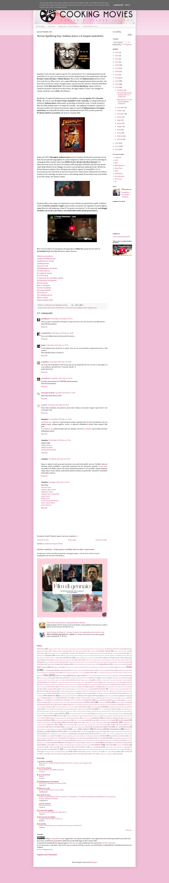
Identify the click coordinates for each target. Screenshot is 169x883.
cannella (86, 720)
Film (45, 308)
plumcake (106, 742)
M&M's (80, 691)
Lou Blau (61, 691)
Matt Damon (72, 693)
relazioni (119, 745)
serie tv (56, 749)
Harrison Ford (103, 678)
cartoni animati (123, 720)
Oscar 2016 (63, 700)
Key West (115, 686)
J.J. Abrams (112, 680)
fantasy (39, 729)
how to (101, 733)
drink (88, 727)
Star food (91, 709)
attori (105, 718)
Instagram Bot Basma (48, 450)
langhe (92, 736)
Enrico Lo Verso (79, 672)
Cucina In (43, 667)
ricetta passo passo (66, 747)
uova (38, 754)
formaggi (89, 731)
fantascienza (125, 727)
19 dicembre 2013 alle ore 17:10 (57, 345)
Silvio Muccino (123, 707)
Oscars (90, 700)
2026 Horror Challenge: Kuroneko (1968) (52, 783)
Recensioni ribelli (43, 290)
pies (85, 742)
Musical (116, 696)
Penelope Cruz (62, 702)
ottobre (120, 111)
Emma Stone (56, 672)
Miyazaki (62, 695)
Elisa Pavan (111, 670)
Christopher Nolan (116, 662)
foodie (81, 731)
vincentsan (45, 378)
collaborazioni (89, 722)
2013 (117, 87)
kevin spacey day (74, 736)
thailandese (62, 751)
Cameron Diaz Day (112, 660)
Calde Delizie (78, 660)
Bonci (93, 657)
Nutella (100, 698)
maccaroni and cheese (45, 738)
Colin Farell (77, 664)
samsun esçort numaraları (50, 494)
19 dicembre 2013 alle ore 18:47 (60, 362)
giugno (119, 123)
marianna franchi (47, 393)
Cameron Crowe (89, 660)
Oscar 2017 (73, 700)
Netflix (60, 698)
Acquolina (45, 362)
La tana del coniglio (46, 810)
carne (113, 720)
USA (90, 713)
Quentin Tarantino (121, 702)
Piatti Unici (118, 168)
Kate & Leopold (41, 686)
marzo (119, 133)
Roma (87, 704)
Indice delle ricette (90, 26)
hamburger (92, 733)
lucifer (130, 736)
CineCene (127, 662)
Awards (87, 655)
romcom (115, 747)
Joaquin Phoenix (127, 682)
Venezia (127, 713)
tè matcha (127, 751)
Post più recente (43, 540)
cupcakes (113, 725)
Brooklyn (56, 660)
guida (84, 733)
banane (118, 718)
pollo (128, 742)
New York (68, 698)
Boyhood (100, 658)
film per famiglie (45, 731)
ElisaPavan (127, 189)
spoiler (103, 749)
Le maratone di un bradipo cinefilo (50, 278)
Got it (127, 5)
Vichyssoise (69, 715)
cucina (105, 725)
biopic (48, 720)
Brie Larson (47, 660)
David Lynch (88, 667)
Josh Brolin (64, 684)
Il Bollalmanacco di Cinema (49, 781)
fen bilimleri (87, 429)
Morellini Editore (72, 695)
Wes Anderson (95, 715)
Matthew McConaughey (85, 693)
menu (98, 738)
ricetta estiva (53, 747)
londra (124, 736)
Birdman (60, 658)
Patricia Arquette (42, 702)
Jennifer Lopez (106, 682)
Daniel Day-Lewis (70, 667)
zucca (112, 754)
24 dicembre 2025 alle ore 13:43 (59, 440)
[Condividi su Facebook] (80, 305)
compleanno (126, 722)
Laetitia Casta (64, 689)
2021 (117, 62)
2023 (117, 56)
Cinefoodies (40, 664)
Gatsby (130, 675)
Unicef (96, 713)
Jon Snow (56, 684)
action (64, 718)
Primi (108, 702)
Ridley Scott (74, 704)
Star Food (118, 179)
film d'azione (51, 308)
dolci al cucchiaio (54, 727)
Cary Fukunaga (49, 662)
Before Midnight (116, 655)
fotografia (97, 731)
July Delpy (127, 684)
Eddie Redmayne (62, 670)
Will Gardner (104, 715)
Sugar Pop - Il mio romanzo (69, 26)
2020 (117, 65)
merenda (106, 738)
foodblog (74, 731)
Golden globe (63, 678)
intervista (40, 736)
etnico (101, 727)
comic (105, 722)
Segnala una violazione (47, 855)
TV (116, 182)
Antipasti (118, 157)
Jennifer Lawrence (93, 682)
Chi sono (51, 26)
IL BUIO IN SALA (45, 795)
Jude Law (81, 684)
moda (64, 740)
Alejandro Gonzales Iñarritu (71, 653)
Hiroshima (118, 678)
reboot (82, 745)
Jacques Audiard (122, 680)
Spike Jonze (63, 709)
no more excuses (86, 740)
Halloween (93, 678)
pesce (80, 742)
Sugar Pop (48, 711)
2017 (117, 75)
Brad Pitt (109, 658)
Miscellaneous (119, 165)
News (74, 698)
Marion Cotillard (41, 693)
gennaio (120, 139)
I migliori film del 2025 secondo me (50, 819)
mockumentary (57, 740)
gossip (78, 733)
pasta (55, 742)
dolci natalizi (67, 727)
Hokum (41, 776)
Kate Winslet (61, 686)
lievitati (103, 736)
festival (66, 729)
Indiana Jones (60, 308)
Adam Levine (117, 651)
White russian (42, 297)
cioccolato (69, 722)
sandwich (129, 747)
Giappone (53, 678)
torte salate (108, 751)
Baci (93, 655)
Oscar (130, 698)
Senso (109, 707)
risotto (91, 747)
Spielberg (54, 709)
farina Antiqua (47, 729)
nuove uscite (119, 740)
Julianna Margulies (105, 684)
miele (128, 738)
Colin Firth (86, 664)
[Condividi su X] (79, 305)
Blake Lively (86, 657)
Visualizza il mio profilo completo (125, 195)
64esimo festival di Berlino (79, 649)
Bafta (98, 655)
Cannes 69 (123, 660)
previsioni (48, 745)
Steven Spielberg (78, 308)
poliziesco (121, 742)
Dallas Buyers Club (56, 667)
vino (100, 754)
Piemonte (101, 702)
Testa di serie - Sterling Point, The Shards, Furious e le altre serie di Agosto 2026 (65, 763)
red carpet (109, 745)
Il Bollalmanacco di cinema (47, 268)
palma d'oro (42, 742)
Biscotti (69, 658)
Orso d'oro (123, 698)
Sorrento (47, 709)
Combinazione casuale (45, 261)
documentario (41, 727)
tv (120, 751)
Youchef (128, 715)
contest (55, 725)
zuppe (118, 754)
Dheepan (96, 667)
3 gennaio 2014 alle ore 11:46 (65, 393)
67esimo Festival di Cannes (96, 649)
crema (72, 725)
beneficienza (126, 718)
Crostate (129, 664)
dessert (121, 725)
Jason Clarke (58, 682)
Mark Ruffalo (52, 693)
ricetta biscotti (41, 747)
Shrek (115, 707)
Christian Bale (96, 662)
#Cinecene (40, 649)
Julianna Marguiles (92, 684)
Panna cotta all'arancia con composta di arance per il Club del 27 (60, 825)
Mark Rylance (63, 693)
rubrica (122, 747)
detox (128, 724)
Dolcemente (121, 667)
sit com (66, 749)
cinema (59, 722)
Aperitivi (58, 655)
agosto (119, 117)
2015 (117, 81)
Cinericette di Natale (53, 664)
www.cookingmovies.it (45, 849)
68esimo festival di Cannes (115, 649)
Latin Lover (86, 689)
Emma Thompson (67, 672)
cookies (65, 724)
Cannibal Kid (46, 333)
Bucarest (63, 660)
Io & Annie (103, 680)
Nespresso (53, 698)
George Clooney (43, 678)
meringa (115, 738)
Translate (128, 45)
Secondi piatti (119, 176)
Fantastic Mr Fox (119, 672)
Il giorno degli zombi (45, 300)
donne (82, 727)
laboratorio (84, 736)
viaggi (69, 754)
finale (67, 731)
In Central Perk (44, 775)
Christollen (105, 662)
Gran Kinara (72, 678)
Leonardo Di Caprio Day (115, 689)
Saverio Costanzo (69, 707)
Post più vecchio (101, 540)
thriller (70, 751)
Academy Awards (104, 651)
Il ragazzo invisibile (59, 680)
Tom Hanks (54, 713)
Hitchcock (127, 678)
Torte (63, 713)
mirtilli (48, 740)
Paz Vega (53, 702)
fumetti (41, 733)
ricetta (126, 745)
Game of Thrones (119, 675)
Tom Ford (46, 713)
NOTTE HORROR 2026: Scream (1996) (51, 790)
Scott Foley (93, 707)
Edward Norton (90, 670)
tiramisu (79, 751)
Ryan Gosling (117, 704)
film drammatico (113, 729)
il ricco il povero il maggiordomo (114, 733)
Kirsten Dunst (124, 686)
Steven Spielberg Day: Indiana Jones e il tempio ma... (124, 94)
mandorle (56, 738)
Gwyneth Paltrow (83, 678)
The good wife (123, 711)
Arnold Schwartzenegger (76, 655)
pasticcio (73, 742)
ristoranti (99, 747)
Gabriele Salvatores (106, 675)
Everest (99, 672)
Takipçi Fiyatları (47, 447)
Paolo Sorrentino (116, 700)
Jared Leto (49, 682)
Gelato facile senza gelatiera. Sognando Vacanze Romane (65, 623)
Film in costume (61, 675)
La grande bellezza (52, 689)
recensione (68, 308)
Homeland (40, 680)
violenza (105, 754)
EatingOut (51, 670)
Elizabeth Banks (121, 670)
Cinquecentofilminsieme (46, 259)
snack (72, 749)
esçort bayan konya (48, 503)
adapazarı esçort (47, 492)
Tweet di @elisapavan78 (121, 237)
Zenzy (38, 718)
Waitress (77, 715)
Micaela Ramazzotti (106, 693)
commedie (114, 722)
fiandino (74, 729)
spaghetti (79, 749)
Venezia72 (49, 716)
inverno (48, 736)
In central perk (42, 275)
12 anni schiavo (64, 649)
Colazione (66, 664)
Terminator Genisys (100, 711)
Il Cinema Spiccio (43, 271)
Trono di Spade (73, 713)
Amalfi (105, 653)
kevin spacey (64, 736)
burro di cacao (78, 720)
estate (94, 727)
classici (79, 722)
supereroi (118, 749)
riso (85, 747)
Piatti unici (89, 702)
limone (111, 736)
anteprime (95, 718)
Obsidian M (45, 319)
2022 (117, 59)
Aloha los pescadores (45, 256)
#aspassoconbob (52, 649)
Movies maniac (42, 283)
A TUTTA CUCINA (45, 768)
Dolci (116, 160)
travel (115, 751)
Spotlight (70, 709)
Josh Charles (73, 684)
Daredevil (79, 667)
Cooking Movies (103, 664)
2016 (117, 78)
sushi (125, 749)
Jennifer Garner (80, 682)
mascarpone (85, 738)
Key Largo (107, 686)
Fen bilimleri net (47, 429)
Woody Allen (114, 715)
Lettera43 (42, 691)
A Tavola (92, 651)
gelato (66, 733)
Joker (50, 684)
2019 (117, 68)
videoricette (77, 754)
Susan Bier (57, 711)
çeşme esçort (45, 496)
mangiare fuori (66, 738)
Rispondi (44, 327)
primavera (57, 745)
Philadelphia (79, 702)
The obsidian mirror (44, 295)
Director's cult (44, 788)
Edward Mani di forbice (76, 670)
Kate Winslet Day (72, 686)
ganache (48, 733)
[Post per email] (72, 305)
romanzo (107, 747)
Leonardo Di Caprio (99, 689)
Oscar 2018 (81, 700)
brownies (68, 720)
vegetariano (60, 754)
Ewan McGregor (107, 672)
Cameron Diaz (101, 660)
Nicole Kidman (83, 698)
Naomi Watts (126, 696)
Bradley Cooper (120, 658)
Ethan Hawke (90, 672)
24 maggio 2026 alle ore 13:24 (58, 482)
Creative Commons (108, 843)
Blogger (94, 862)
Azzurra (44, 405)
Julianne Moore (117, 684)
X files (121, 715)
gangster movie (57, 733)
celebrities (46, 722)
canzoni (101, 720)
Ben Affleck (127, 655)
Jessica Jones (116, 682)
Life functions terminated (46, 280)
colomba (98, 722)
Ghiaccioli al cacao (45, 805)
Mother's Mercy (107, 695)
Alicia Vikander (97, 653)
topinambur (88, 751)
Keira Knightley (97, 687)
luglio (119, 120)
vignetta (85, 754)
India (76, 680)
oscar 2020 (129, 740)
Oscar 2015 (53, 700)
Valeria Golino (119, 713)
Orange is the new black (111, 698)
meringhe (122, 738)
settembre (121, 114)
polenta (113, 742)
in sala (128, 733)
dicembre (120, 90)
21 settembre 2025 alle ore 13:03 (60, 419)
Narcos (39, 698)
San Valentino (47, 707)
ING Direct (48, 680)
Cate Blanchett (60, 662)
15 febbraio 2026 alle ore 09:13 (59, 459)
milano (39, 740)
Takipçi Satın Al (46, 445)
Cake (70, 660)
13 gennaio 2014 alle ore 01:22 (58, 405)
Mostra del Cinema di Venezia (89, 696)
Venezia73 (60, 716)
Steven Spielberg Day (90, 308)
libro (97, 736)
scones (41, 749)
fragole (104, 731)
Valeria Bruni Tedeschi (106, 713)
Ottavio (98, 700)
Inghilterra (94, 680)
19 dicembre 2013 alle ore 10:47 (62, 333)
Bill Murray (52, 657)
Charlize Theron (84, 662)
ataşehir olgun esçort (48, 489)
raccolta (64, 745)
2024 (117, 52)
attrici (111, 718)
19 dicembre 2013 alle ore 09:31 (61, 319)
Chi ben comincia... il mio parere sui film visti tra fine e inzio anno (65, 549)
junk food (55, 736)
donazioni (76, 727)
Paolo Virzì (127, 700)
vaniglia (52, 754)
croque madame (87, 724)
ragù (70, 745)
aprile (119, 130)
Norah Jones (92, 698)
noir (94, 740)
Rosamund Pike (95, 704)
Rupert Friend (106, 704)
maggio (120, 126)
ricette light (78, 747)
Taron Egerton (88, 711)
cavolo (38, 722)
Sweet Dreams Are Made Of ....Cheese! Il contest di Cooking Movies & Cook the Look (75, 632)
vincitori (93, 754)
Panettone (105, 700)
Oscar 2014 (43, 700)
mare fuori (76, 738)
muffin (71, 740)
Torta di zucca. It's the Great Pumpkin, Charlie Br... (124, 101)
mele (93, 738)
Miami (96, 693)
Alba (125, 651)
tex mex (55, 751)
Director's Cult (42, 266)
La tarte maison (45, 804)
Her (112, 678)
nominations (101, 740)
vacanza (45, 754)
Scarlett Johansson (82, 707)
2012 (117, 143)
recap (88, 745)
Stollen (41, 711)
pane (49, 742)
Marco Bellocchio (104, 691)
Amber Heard (113, 653)
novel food (110, 740)
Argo (65, 655)
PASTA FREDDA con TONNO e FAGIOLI (51, 770)
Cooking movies (43, 263)
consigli (47, 725)
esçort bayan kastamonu (49, 500)
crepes (79, 724)
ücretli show (102, 466)
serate (48, 749)
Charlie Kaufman (72, 662)
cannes (94, 720)
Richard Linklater (62, 704)
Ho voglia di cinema (44, 273)
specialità (87, 749)
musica (77, 740)
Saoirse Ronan (58, 707)
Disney (113, 667)
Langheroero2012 (76, 689)
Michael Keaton (118, 693)
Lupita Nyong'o (71, 691)
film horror (128, 729)
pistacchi (91, 742)
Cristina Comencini (118, 664)
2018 (117, 71)
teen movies (47, 751)
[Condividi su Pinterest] (82, 305)
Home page (40, 26)
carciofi (107, 720)
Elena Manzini (101, 670)
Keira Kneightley (84, 687)
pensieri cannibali (45, 761)
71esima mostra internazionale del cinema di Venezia (69, 651)
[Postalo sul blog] (77, 305)
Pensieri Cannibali (44, 288)
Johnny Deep (42, 684)
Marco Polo (115, 691)
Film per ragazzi (76, 675)
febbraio (120, 136)
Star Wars (83, 709)
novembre (121, 107)
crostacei (97, 724)
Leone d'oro (128, 689)
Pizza (116, 171)
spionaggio (95, 749)
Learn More (118, 5)
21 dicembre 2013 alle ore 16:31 (61, 378)
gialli (71, 733)
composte (39, 724)
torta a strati (98, 751)
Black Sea (78, 657)
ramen (76, 745)
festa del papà (57, 729)
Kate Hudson (52, 687)
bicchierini (40, 720)
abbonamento (57, 718)
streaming (110, 749)
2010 (117, 149)
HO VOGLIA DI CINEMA (47, 817)
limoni (118, 736)
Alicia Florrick (87, 653)
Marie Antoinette (125, 691)
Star (77, 709)
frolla (130, 731)
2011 (117, 146)
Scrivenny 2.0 (42, 293)
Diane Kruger (104, 667)
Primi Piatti (119, 173)
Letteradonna (52, 691)
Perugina (70, 702)
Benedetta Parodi (42, 657)
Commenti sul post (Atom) (53, 544)
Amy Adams (123, 653)
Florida (97, 675)
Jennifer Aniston (69, 682)
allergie (71, 718)
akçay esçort (45, 498)
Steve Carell (102, 709)
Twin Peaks (83, 713)
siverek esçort (46, 487)
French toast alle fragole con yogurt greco (53, 812)
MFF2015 (86, 691)
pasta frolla (64, 742)
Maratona (94, 691)
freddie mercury (122, 731)
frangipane (112, 731)
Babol (43, 345)
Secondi (101, 707)
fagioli (117, 727)
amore (77, 718)
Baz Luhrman (106, 655)
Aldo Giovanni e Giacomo (54, 653)
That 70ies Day (112, 711)
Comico (93, 664)
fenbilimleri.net (46, 422)
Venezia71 (40, 716)
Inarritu (69, 680)
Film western (89, 675)
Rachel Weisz (50, 704)
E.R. (45, 670)
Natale (45, 698)
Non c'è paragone (43, 285)
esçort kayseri (46, 505)
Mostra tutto (129, 830)
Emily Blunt (46, 672)
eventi (109, 727)
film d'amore (84, 729)
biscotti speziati (58, 720)
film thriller (58, 731)
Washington (85, 715)
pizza (98, 742)
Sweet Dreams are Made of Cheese (72, 711)
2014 (117, 84)
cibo (53, 722)
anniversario (85, 718)
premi (39, 745)
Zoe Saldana (46, 718)
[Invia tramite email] (75, 305)
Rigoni (81, 704)
